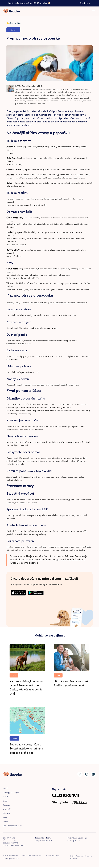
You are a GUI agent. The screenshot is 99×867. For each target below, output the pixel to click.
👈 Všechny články (14, 23)
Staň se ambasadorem (10, 855)
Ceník (5, 797)
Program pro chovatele (11, 858)
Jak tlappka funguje (11, 793)
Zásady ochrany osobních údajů (31, 855)
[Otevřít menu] (93, 11)
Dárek (5, 801)
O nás (5, 822)
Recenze (6, 805)
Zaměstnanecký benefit (12, 826)
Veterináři (7, 809)
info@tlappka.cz (73, 841)
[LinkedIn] (93, 774)
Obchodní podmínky (52, 855)
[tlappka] (11, 11)
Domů (5, 789)
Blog (5, 818)
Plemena (6, 813)
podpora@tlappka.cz (43, 841)
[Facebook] (79, 774)
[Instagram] (86, 774)
